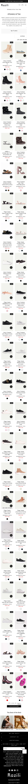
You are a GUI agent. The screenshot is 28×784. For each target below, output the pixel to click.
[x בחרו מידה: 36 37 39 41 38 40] (21, 322)
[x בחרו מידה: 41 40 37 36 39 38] (7, 381)
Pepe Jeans (20, 212)
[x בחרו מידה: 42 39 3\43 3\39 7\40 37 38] (21, 171)
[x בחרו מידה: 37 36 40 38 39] (7, 50)
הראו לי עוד (14, 30)
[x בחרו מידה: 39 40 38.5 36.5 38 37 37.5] (21, 292)
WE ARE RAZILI (14, 733)
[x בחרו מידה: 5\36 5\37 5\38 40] (7, 171)
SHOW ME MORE (14, 706)
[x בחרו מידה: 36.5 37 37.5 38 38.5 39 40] (21, 381)
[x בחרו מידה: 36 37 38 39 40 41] (21, 411)
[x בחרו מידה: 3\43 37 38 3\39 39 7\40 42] (7, 262)
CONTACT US (14, 736)
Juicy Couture (7, 61)
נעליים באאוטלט (11, 9)
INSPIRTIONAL (14, 740)
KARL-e (21, 60)
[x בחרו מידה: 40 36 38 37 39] (21, 82)
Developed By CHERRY (14, 779)
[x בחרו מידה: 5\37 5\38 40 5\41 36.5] (7, 112)
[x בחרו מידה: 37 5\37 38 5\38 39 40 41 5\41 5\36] (7, 681)
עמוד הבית (18, 9)
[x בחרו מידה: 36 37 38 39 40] (21, 50)
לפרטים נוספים (7, 765)
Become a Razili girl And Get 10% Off (14, 744)
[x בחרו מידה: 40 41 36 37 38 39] (7, 322)
